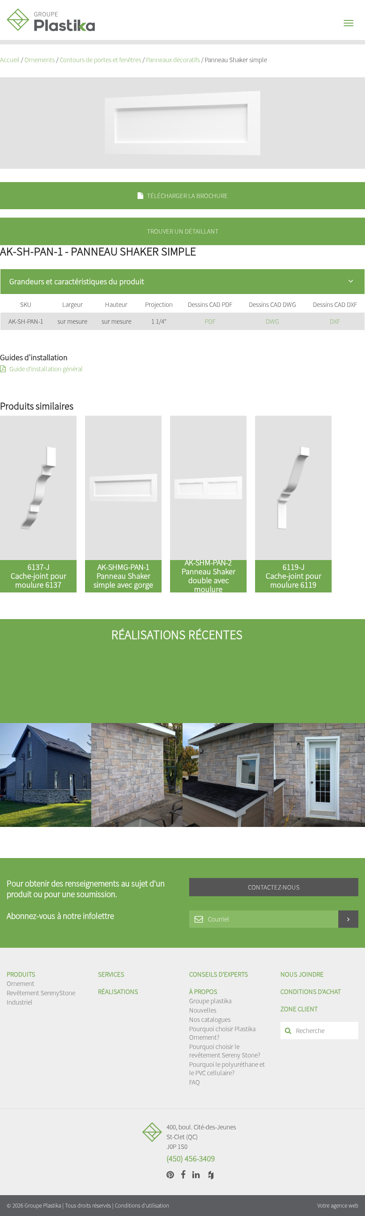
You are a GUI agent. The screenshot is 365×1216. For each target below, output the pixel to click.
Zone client (299, 1009)
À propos (203, 991)
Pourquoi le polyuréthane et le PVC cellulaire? (227, 1068)
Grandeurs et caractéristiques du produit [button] (76, 281)
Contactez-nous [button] (274, 887)
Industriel (19, 1002)
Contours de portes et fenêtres (100, 60)
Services (111, 974)
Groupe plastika (210, 1001)
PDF (210, 321)
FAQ (194, 1082)
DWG (272, 321)
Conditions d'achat (310, 991)
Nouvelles (202, 1010)
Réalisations (118, 991)
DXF (335, 321)
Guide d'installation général (45, 369)
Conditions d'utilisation (142, 1205)
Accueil (10, 60)
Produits (21, 974)
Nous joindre (302, 974)
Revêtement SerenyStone (41, 993)
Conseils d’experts (218, 974)
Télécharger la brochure (187, 195)
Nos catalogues (210, 1019)
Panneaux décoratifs (173, 60)
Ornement (20, 983)
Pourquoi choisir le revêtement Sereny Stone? (224, 1050)
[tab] (182, 281)
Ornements (39, 60)
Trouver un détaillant (183, 231)
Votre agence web (337, 1205)
